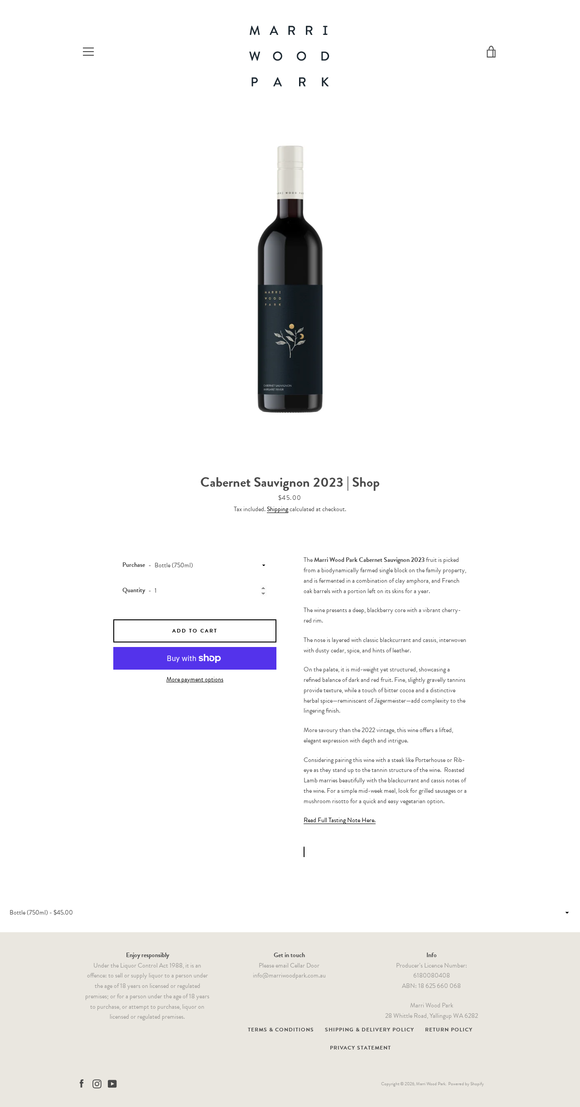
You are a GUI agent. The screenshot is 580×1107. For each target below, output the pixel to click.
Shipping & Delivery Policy (369, 1030)
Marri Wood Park (430, 1083)
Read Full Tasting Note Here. (340, 820)
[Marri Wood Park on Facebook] (81, 1083)
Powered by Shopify (466, 1083)
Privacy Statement (360, 1048)
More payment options (194, 679)
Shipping (277, 509)
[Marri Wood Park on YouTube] (112, 1083)
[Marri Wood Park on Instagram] (97, 1083)
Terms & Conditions (281, 1030)
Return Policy (449, 1030)
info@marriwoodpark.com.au (289, 975)
